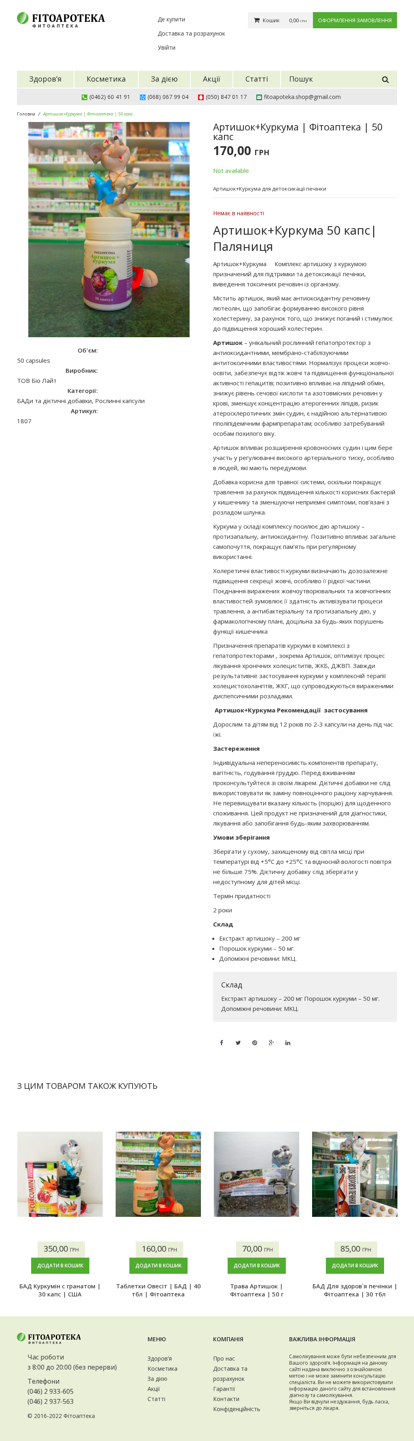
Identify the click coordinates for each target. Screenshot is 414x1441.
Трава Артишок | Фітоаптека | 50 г (256, 1290)
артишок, (251, 298)
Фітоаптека (79, 1416)
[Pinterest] (255, 1038)
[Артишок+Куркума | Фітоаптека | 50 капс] (109, 229)
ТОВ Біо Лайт (37, 380)
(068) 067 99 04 (168, 97)
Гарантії (224, 1389)
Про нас (224, 1358)
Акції (154, 1389)
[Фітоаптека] (61, 20)
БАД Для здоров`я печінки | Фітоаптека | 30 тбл (355, 1290)
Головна (26, 114)
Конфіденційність (236, 1409)
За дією (157, 1378)
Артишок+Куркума (241, 264)
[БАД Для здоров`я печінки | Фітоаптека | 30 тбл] (354, 1174)
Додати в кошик (60, 1265)
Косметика (162, 1368)
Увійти (166, 47)
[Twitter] (238, 1038)
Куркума (225, 526)
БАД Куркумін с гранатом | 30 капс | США (60, 1290)
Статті (156, 1399)
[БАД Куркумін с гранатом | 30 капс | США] (60, 1174)
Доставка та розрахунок (191, 33)
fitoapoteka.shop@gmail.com (302, 97)
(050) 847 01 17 (226, 97)
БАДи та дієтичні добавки (54, 401)
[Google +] (271, 1038)
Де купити (171, 19)
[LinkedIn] (288, 1038)
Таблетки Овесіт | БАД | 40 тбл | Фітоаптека (158, 1290)
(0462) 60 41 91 (109, 97)
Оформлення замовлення (355, 20)
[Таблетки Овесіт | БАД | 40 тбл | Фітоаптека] (158, 1174)
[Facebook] (221, 1038)
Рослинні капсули (120, 401)
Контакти (226, 1399)
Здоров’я (160, 1358)
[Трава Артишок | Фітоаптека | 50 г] (256, 1174)
